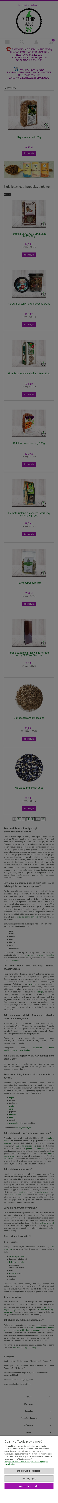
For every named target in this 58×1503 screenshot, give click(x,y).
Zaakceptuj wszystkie (29, 1486)
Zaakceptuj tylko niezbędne (29, 1471)
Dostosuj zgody (29, 1478)
